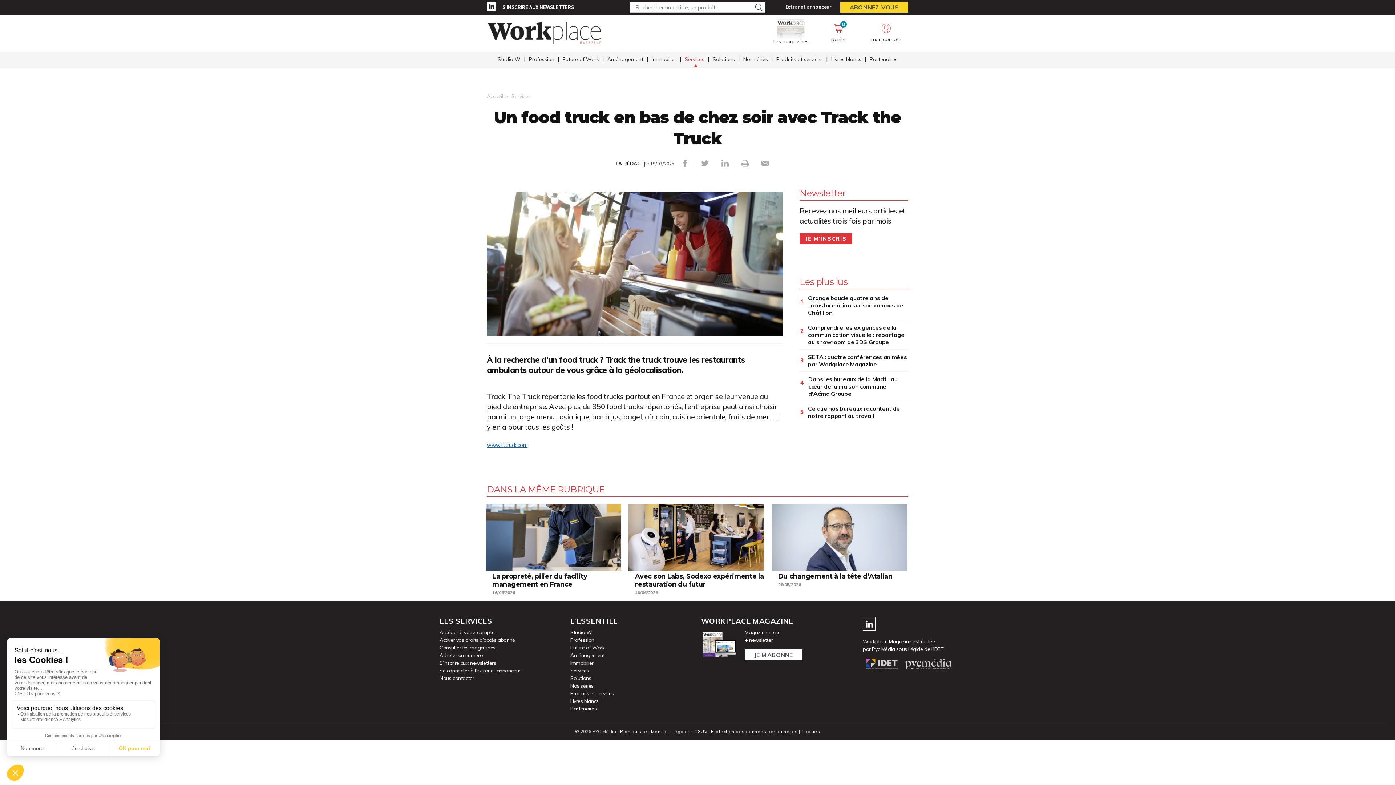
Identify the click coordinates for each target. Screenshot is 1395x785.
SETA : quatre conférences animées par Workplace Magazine (857, 360)
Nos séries (755, 59)
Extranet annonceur (808, 6)
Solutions (724, 59)
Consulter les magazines (468, 647)
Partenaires (884, 59)
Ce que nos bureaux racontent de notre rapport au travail (854, 412)
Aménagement (625, 59)
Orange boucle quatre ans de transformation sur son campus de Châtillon (855, 305)
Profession (541, 59)
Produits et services (799, 59)
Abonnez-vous (874, 7)
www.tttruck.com (507, 445)
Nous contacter (457, 678)
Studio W (509, 59)
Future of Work (581, 59)
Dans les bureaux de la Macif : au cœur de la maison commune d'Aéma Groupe (852, 386)
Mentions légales (671, 731)
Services (694, 59)
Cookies (810, 731)
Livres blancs (846, 59)
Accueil (495, 96)
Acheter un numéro (461, 655)
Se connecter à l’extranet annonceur (480, 670)
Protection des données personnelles (754, 731)
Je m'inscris (825, 239)
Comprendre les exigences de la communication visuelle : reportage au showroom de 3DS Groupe (856, 335)
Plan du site (633, 731)
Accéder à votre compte (467, 632)
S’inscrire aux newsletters (538, 7)
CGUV (700, 731)
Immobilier (664, 59)
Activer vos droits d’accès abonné (477, 640)
